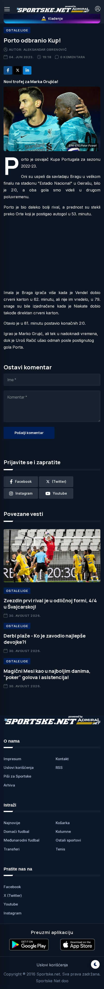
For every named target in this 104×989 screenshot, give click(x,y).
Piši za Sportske (17, 776)
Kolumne (63, 831)
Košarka (63, 823)
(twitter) (59, 481)
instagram (23, 493)
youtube (60, 493)
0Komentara (72, 57)
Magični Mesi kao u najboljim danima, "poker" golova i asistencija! (47, 674)
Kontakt (62, 759)
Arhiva (9, 785)
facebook (23, 481)
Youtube (11, 904)
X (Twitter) (13, 895)
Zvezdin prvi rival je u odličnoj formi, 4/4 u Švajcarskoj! (50, 603)
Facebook (12, 886)
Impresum (12, 759)
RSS (59, 767)
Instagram (13, 913)
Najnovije (12, 823)
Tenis (60, 849)
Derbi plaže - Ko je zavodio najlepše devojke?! (45, 638)
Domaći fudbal (16, 831)
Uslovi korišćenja (19, 767)
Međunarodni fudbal (21, 840)
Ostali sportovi (68, 840)
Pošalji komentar (29, 432)
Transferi (12, 849)
